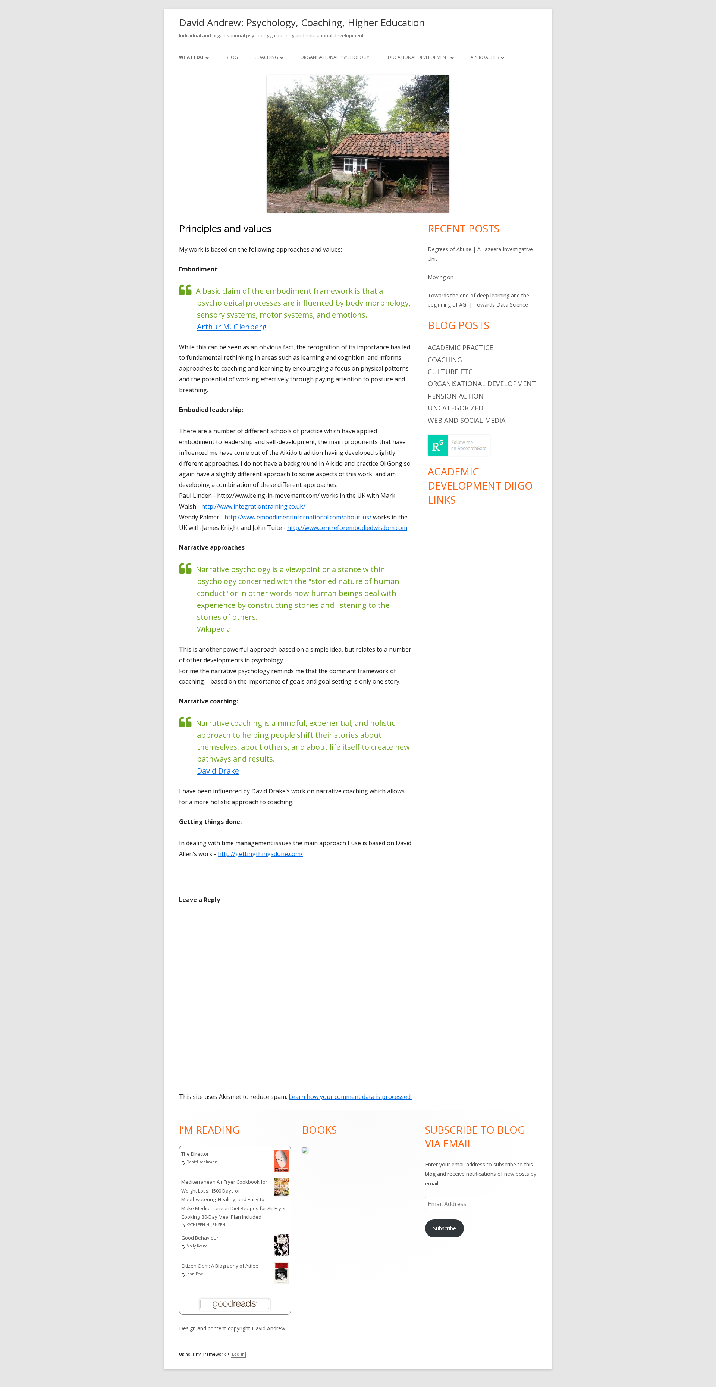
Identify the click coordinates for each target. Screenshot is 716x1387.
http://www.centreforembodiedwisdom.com (347, 528)
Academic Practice (460, 347)
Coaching (266, 57)
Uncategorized (455, 407)
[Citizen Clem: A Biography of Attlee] (281, 1272)
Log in (238, 1354)
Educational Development (417, 57)
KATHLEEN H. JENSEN (205, 1224)
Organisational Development (482, 383)
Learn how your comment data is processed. (350, 1097)
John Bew (194, 1274)
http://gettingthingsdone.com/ (260, 854)
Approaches (485, 57)
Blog (232, 57)
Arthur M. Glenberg (232, 327)
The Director (195, 1153)
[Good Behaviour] (281, 1244)
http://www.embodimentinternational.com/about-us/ (297, 517)
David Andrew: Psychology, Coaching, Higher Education (302, 22)
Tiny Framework (209, 1354)
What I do (191, 57)
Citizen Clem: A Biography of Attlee (219, 1265)
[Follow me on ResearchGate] (459, 444)
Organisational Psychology (334, 57)
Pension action (456, 395)
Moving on (440, 277)
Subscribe (444, 1228)
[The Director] (281, 1160)
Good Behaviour (200, 1237)
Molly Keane (196, 1246)
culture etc (450, 371)
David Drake (218, 771)
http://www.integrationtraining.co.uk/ (253, 506)
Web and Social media (466, 420)
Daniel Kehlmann (201, 1162)
